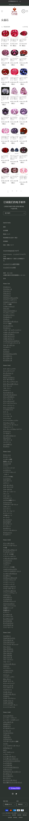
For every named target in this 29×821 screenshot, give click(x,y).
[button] (2, 11)
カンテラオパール (8, 392)
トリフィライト (7, 560)
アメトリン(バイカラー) (10, 310)
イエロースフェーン (8, 338)
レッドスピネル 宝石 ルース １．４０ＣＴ (23, 60)
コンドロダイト (7, 444)
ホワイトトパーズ (8, 685)
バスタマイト (7, 595)
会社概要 (5, 230)
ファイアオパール (8, 625)
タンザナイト (7, 528)
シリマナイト (7, 470)
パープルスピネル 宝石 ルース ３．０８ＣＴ (14, 60)
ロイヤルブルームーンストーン (12, 771)
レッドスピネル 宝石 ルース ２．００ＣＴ (23, 40)
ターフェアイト (7, 519)
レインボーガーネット (9, 756)
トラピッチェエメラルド (10, 558)
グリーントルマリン (8, 407)
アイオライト (7, 287)
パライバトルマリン (9, 603)
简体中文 (20, 804)
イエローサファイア (9, 336)
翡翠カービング (7, 461)
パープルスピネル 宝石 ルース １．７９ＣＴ (14, 178)
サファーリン (7, 455)
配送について (6, 234)
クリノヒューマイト (9, 423)
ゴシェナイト (7, 438)
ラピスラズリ (7, 737)
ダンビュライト (7, 532)
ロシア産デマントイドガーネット (12, 782)
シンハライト (7, 479)
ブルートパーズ (7, 657)
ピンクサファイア (8, 619)
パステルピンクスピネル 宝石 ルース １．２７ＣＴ (5, 138)
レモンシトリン (7, 769)
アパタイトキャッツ (9, 306)
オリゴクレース (7, 360)
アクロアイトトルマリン (10, 302)
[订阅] (24, 213)
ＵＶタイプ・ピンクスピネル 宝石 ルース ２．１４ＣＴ (5, 98)
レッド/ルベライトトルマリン (11, 761)
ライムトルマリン (8, 733)
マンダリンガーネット (9, 694)
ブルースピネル (7, 655)
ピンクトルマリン (8, 623)
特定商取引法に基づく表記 (10, 237)
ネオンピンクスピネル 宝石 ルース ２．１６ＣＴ (5, 40)
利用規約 (5, 241)
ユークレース (7, 730)
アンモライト (7, 328)
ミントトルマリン (8, 715)
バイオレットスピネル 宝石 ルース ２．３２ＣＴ (14, 138)
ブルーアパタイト (8, 649)
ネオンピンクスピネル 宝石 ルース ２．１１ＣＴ (14, 40)
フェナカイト (7, 636)
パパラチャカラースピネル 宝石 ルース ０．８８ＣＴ (23, 178)
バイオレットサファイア (10, 578)
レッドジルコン (7, 763)
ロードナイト (7, 778)
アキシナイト (7, 293)
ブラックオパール (8, 640)
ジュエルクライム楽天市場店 (11, 264)
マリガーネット (7, 692)
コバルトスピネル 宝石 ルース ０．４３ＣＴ (23, 79)
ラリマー (5, 743)
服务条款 (25, 815)
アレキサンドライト (9, 315)
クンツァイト (7, 431)
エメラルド (6, 351)
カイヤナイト (7, 375)
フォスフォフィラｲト (9, 638)
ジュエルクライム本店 (9, 267)
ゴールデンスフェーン (9, 435)
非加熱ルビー (7, 610)
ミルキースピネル (8, 703)
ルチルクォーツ (7, 748)
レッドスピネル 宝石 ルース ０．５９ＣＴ (23, 138)
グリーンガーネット (8, 543)
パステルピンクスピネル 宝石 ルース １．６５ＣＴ (14, 98)
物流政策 (10, 817)
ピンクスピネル (7, 621)
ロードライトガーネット (10, 780)
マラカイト (6, 696)
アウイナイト (7, 291)
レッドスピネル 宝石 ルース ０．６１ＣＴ (5, 157)
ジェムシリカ (7, 463)
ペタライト (6, 666)
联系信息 (15, 817)
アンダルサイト (7, 317)
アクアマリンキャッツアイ (10, 298)
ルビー (5, 750)
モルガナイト (7, 724)
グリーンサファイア (8, 401)
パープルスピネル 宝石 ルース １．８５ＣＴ (5, 178)
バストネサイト (7, 597)
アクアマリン (7, 295)
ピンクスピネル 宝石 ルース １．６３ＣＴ (23, 98)
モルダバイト (7, 726)
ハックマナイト (7, 599)
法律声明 (20, 817)
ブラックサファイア (9, 642)
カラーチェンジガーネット (10, 384)
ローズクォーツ (7, 774)
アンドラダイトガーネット (10, 321)
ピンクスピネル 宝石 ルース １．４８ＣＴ (14, 119)
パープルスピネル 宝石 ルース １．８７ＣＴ (23, 157)
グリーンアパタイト (8, 397)
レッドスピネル (7, 765)
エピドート (6, 349)
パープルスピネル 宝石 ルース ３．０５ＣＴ (5, 119)
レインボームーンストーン (10, 758)
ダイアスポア (7, 522)
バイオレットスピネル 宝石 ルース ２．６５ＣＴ (23, 119)
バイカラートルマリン (9, 586)
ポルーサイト (7, 679)
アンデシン (6, 319)
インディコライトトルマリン (11, 341)
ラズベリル (6, 735)
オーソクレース (7, 358)
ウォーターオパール (9, 345)
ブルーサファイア (8, 651)
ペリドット (6, 675)
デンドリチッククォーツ (10, 550)
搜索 (4, 227)
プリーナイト (7, 647)
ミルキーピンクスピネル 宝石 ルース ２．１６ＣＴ (14, 79)
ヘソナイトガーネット (9, 664)
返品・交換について (8, 245)
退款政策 (14, 815)
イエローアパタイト (8, 334)
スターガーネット (8, 485)
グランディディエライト (10, 395)
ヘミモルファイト (8, 670)
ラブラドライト (7, 739)
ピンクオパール (7, 614)
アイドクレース (7, 289)
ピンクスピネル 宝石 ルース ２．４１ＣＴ (5, 60)
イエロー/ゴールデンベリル (11, 332)
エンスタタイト (7, 356)
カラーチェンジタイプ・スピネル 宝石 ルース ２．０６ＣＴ (14, 157)
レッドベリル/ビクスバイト (11, 767)
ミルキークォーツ (8, 700)
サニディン (6, 446)
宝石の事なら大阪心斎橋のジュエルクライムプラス (16, 813)
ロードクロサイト (8, 776)
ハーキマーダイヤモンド (10, 573)
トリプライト (7, 563)
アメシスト (6, 308)
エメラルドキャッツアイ (10, 354)
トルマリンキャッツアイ (10, 569)
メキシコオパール (8, 722)
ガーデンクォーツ (8, 373)
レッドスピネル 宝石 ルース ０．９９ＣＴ (5, 79)
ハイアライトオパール (9, 591)
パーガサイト (7, 575)
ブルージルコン (7, 653)
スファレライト (7, 502)
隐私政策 (19, 815)
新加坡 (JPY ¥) (8, 804)
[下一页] (21, 191)
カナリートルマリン (9, 377)
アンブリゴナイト (8, 326)
